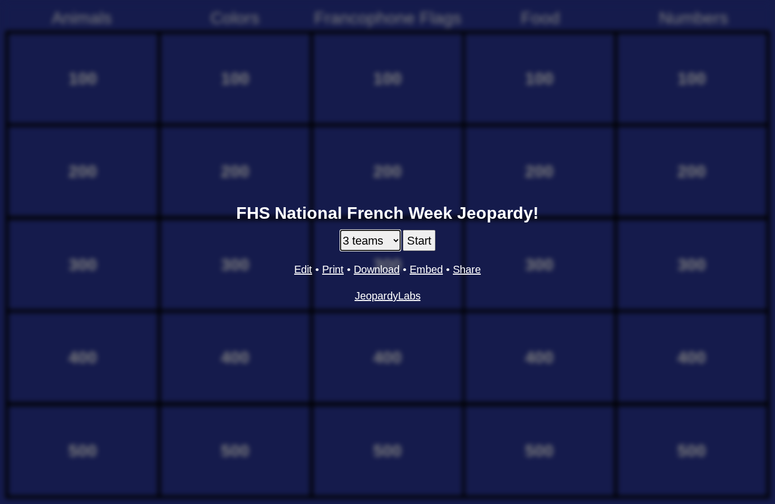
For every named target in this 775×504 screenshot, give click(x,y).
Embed (426, 269)
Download (377, 269)
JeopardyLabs (388, 296)
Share (467, 269)
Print (333, 269)
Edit (303, 269)
